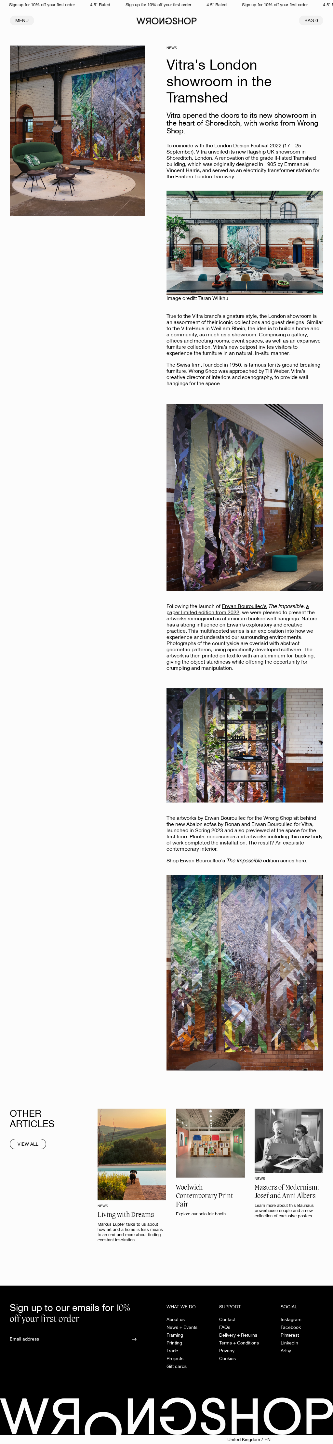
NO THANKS (110, 760)
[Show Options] (153, 720)
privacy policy (98, 777)
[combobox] (107, 720)
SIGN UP (109, 743)
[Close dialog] (272, 646)
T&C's (76, 777)
